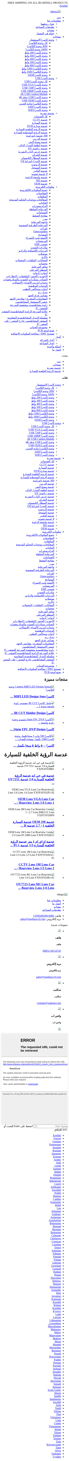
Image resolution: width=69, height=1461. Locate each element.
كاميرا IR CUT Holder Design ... (32, 713)
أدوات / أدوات (40, 273)
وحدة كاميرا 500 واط (36, 62)
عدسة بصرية (47, 113)
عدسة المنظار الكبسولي (34, 158)
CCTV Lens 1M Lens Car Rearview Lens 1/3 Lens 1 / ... (34, 866)
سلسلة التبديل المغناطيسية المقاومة (27, 317)
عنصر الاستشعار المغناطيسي (31, 301)
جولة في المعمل (45, 33)
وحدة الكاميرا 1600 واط (35, 71)
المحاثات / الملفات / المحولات (31, 260)
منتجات (57, 36)
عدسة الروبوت (39, 164)
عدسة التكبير (40, 170)
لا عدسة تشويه (39, 174)
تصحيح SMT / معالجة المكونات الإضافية (32, 333)
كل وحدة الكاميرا (38, 43)
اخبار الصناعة (47, 343)
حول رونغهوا (47, 23)
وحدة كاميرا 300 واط (36, 55)
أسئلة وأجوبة (54, 346)
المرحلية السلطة (38, 209)
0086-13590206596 (43, 915)
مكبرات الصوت (39, 247)
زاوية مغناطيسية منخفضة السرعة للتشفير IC (29, 649)
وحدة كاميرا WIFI (38, 110)
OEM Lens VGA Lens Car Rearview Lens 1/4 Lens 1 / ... (34, 800)
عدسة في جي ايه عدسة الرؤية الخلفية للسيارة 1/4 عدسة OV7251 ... (31, 779)
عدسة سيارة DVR (37, 126)
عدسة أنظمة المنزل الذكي (33, 145)
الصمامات (42, 212)
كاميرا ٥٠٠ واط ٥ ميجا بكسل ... (33, 745)
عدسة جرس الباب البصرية (33, 151)
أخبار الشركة (47, 340)
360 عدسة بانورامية (37, 135)
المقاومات (42, 193)
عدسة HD (42, 180)
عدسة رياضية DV (38, 148)
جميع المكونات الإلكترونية (34, 190)
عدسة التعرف (40, 154)
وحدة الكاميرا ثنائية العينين (33, 103)
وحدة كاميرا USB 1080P (34, 91)
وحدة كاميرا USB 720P (35, 87)
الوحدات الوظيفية (38, 285)
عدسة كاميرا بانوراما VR (34, 161)
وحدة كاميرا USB (44, 78)
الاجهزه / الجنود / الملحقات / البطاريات (27, 276)
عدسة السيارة (40, 122)
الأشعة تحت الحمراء (37, 237)
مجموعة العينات (39, 327)
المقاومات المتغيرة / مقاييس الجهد (29, 298)
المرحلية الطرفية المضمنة (33, 225)
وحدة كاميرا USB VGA (35, 84)
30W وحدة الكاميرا (37, 46)
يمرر (45, 218)
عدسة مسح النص (38, 142)
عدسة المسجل (39, 167)
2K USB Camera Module (34, 94)
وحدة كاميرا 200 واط (36, 52)
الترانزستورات (40, 206)
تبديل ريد (43, 292)
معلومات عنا (54, 20)
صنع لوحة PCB (46, 330)
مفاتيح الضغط (40, 215)
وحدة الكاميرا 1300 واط (35, 68)
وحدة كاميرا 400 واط (36, 59)
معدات (50, 30)
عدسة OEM (41, 183)
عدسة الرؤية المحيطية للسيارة (31, 132)
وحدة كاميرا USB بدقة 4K (33, 97)
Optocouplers (40, 231)
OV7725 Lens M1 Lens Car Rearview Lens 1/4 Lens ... (35, 886)
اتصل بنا (56, 349)
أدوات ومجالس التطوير (35, 289)
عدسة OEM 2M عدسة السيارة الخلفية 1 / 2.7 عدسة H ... (33, 823)
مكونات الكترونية (45, 186)
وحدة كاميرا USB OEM (35, 100)
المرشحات (42, 241)
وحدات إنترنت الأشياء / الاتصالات (30, 282)
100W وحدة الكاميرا (37, 49)
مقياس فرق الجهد (38, 295)
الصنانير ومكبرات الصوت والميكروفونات (25, 279)
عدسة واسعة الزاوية (36, 177)
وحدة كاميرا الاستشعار (41, 39)
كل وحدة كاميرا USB (36, 81)
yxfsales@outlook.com (49, 1003)
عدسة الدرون (40, 138)
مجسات (43, 263)
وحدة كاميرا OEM (38, 75)
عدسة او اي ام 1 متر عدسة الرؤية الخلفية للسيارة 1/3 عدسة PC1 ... (32, 843)
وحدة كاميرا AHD (38, 106)
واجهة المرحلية (39, 222)
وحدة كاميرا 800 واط (36, 65)
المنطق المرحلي (38, 269)
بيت (59, 17)
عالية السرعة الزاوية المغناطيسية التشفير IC (29, 653)
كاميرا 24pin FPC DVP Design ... (32, 729)
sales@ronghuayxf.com (32, 919)
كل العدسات (41, 116)
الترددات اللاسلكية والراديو (33, 250)
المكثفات (43, 196)
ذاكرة (45, 257)
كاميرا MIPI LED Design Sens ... (32, 696)
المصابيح (43, 234)
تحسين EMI (41, 244)
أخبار (58, 336)
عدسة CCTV (40, 119)
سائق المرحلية (40, 266)
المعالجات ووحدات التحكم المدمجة (28, 199)
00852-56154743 (52, 950)
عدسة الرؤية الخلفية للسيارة (32, 129)
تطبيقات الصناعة (45, 27)
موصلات (43, 253)
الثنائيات (43, 202)
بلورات (44, 228)
